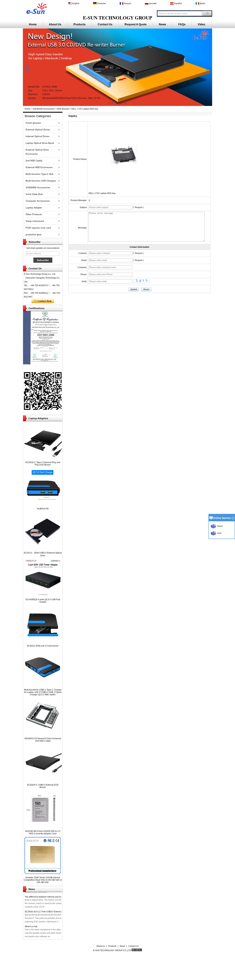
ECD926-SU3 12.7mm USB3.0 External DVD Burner (49, 911)
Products (79, 24)
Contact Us (105, 24)
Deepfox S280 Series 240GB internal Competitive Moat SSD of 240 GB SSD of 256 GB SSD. (43, 880)
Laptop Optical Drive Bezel (40, 143)
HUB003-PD (43, 509)
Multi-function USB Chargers (41, 181)
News (162, 24)
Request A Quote (136, 24)
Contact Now (43, 301)
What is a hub (31, 926)
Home (33, 24)
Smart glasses (33, 123)
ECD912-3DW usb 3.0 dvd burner (42, 646)
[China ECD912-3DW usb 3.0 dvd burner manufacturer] (43, 642)
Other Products (34, 214)
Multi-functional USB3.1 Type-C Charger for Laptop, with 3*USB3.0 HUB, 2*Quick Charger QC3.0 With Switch (43, 692)
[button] (109, 103)
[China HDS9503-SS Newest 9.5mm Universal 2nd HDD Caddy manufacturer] (43, 735)
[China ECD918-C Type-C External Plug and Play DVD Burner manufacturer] (43, 458)
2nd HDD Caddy (34, 160)
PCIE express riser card (38, 228)
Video (201, 24)
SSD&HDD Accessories (44, 109)
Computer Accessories (38, 201)
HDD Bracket (63, 109)
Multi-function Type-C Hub (39, 174)
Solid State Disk (34, 194)
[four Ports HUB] (117, 105)
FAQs (181, 24)
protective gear (33, 234)
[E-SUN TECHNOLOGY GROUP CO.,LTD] (36, 8)
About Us (55, 24)
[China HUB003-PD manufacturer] (43, 505)
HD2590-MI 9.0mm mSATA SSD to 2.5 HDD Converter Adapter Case (42, 832)
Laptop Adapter (34, 207)
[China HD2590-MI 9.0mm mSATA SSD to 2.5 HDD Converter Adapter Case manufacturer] (43, 827)
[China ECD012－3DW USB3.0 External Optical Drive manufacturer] (43, 549)
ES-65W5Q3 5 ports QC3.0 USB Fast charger (43, 600)
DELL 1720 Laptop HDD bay (102, 193)
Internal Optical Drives (37, 136)
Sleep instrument (35, 221)
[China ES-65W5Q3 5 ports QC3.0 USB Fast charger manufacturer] (43, 596)
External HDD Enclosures (39, 167)
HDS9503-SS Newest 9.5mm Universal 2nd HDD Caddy (42, 739)
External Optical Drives (38, 129)
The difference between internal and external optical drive (51, 897)
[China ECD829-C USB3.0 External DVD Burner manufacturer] (43, 781)
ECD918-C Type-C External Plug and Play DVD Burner (42, 463)
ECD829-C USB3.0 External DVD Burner (42, 786)
